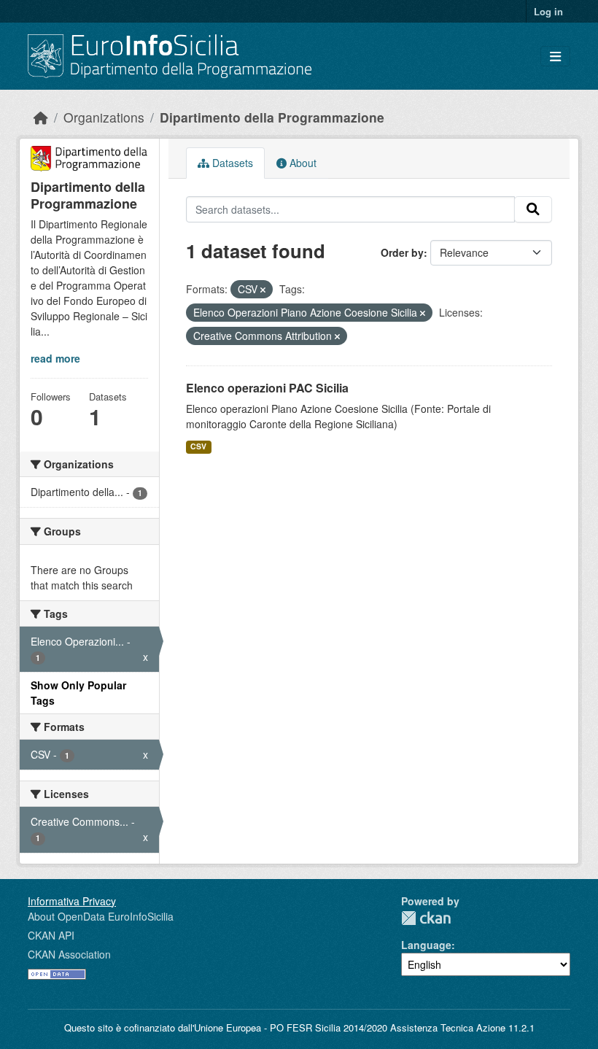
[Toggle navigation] (555, 56)
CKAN (426, 918)
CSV (198, 446)
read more (55, 358)
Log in (548, 11)
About (302, 162)
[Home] (41, 117)
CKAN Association (69, 954)
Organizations (103, 117)
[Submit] (533, 209)
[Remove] (262, 289)
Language (426, 944)
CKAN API (51, 935)
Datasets (231, 162)
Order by (402, 252)
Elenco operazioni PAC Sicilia (267, 387)
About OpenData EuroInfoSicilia (101, 916)
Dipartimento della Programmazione (272, 117)
